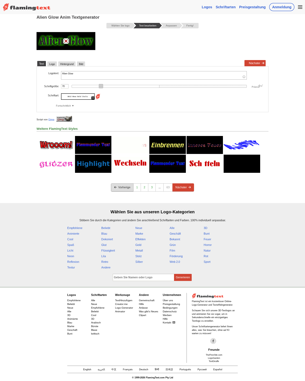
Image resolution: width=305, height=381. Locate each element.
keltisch (95, 333)
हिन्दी (157, 369)
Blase (94, 330)
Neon (70, 256)
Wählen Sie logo (120, 25)
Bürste (94, 326)
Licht (70, 250)
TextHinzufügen (123, 300)
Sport (207, 261)
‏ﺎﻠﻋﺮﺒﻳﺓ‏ (101, 369)
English (87, 369)
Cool (70, 239)
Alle (172, 228)
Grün (173, 244)
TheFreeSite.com (214, 355)
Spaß (70, 244)
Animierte (73, 233)
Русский (202, 369)
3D (205, 228)
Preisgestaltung (252, 7)
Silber (139, 261)
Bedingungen (170, 307)
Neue (138, 228)
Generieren (183, 277)
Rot (206, 256)
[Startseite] (27, 7)
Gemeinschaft (146, 300)
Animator (120, 311)
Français (128, 369)
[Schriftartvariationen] (97, 98)
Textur (71, 267)
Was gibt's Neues (148, 311)
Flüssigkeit (108, 250)
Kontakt (167, 322)
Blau (104, 233)
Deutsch (143, 369)
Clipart (142, 315)
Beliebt (105, 228)
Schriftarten (226, 7)
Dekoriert (107, 239)
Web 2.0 (175, 261)
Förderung (176, 256)
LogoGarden (214, 358)
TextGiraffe (214, 361)
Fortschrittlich (63, 105)
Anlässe (143, 307)
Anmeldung (281, 7)
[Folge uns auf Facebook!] (213, 341)
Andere (105, 267)
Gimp (51, 119)
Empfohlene (74, 228)
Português (185, 369)
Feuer (207, 239)
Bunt (207, 233)
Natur (207, 250)
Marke (139, 233)
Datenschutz (170, 311)
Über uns (168, 300)
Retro (104, 261)
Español (217, 369)
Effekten (140, 239)
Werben (167, 315)
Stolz (138, 256)
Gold (138, 244)
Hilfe (141, 304)
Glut (103, 244)
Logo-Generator (124, 307)
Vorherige (124, 187)
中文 (113, 369)
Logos (207, 7)
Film (172, 250)
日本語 (169, 369)
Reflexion (73, 261)
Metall (139, 250)
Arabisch (96, 322)
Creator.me (121, 304)
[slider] (101, 86)
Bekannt (175, 239)
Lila (103, 256)
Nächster (254, 63)
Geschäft (175, 233)
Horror (208, 244)
